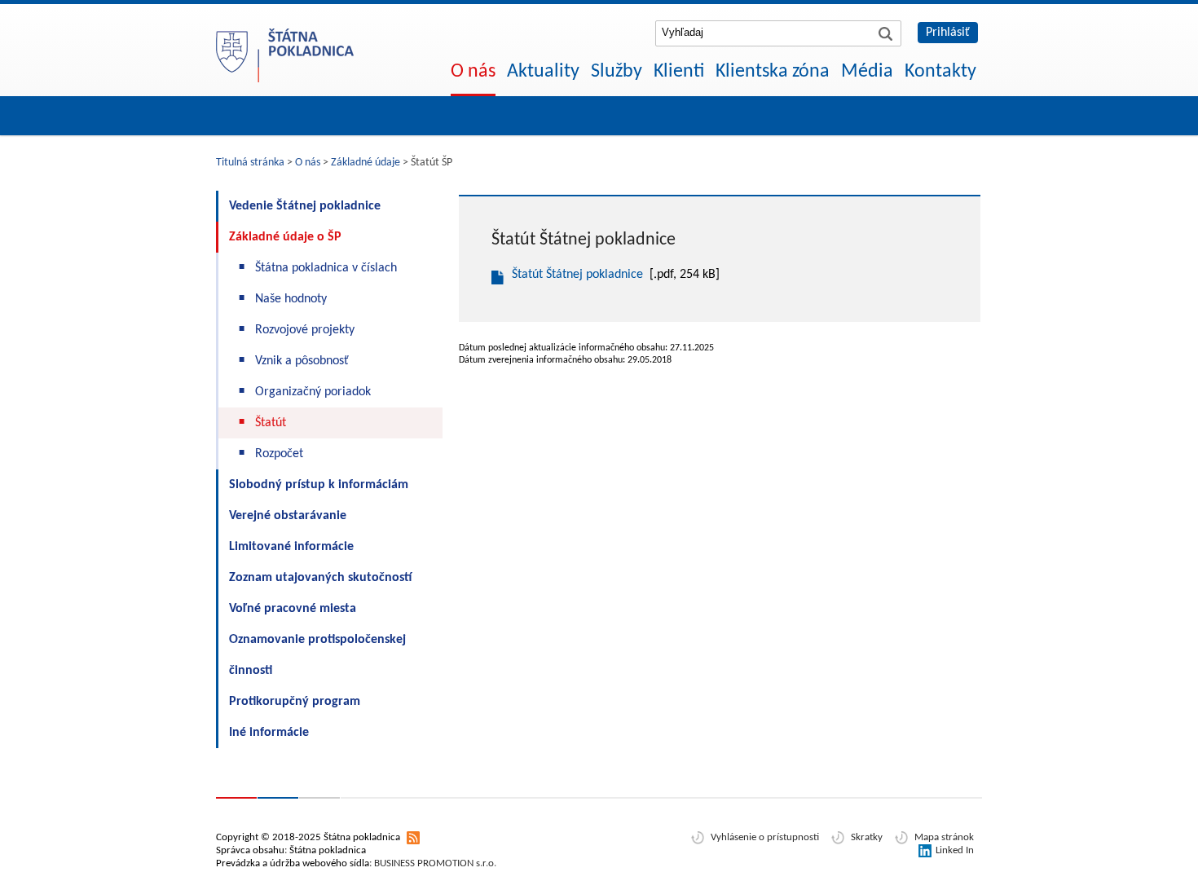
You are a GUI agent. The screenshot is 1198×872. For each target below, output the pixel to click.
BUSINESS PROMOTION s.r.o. (435, 863)
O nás (473, 71)
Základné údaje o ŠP (285, 237)
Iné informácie (269, 732)
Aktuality (543, 71)
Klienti (679, 71)
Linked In (955, 850)
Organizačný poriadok (313, 392)
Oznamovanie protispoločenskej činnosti (317, 655)
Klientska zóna (773, 71)
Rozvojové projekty (305, 330)
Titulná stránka (250, 162)
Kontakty (940, 71)
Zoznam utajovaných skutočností (320, 577)
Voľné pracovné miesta (292, 608)
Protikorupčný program (294, 701)
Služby (616, 71)
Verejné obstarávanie (287, 515)
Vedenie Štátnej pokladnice (305, 206)
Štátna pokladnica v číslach (326, 268)
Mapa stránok (944, 837)
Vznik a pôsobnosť (302, 361)
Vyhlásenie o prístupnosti (765, 837)
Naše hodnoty (291, 299)
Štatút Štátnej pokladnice (577, 274)
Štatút (270, 422)
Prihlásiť (948, 32)
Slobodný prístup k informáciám (318, 484)
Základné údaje (365, 162)
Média (867, 71)
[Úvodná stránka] (285, 45)
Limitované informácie (291, 546)
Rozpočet (279, 453)
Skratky (867, 837)
